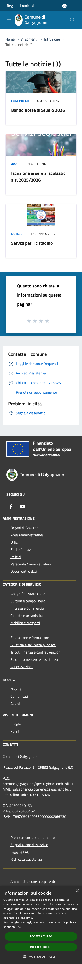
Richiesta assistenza (26, 859)
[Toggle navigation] (9, 19)
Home (10, 39)
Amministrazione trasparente (33, 881)
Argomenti (29, 39)
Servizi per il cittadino (32, 243)
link (19, 927)
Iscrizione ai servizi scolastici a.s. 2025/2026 (39, 176)
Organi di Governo (24, 527)
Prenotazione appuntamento (32, 837)
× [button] (77, 891)
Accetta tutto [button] (40, 936)
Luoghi (15, 724)
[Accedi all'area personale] (64, 5)
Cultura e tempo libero (27, 601)
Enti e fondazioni (23, 549)
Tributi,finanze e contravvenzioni (35, 652)
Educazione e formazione (29, 637)
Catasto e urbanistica (26, 615)
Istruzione (52, 39)
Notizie (16, 233)
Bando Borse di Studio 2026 (38, 110)
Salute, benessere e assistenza (34, 659)
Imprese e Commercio (27, 608)
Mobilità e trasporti (25, 623)
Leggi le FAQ (20, 852)
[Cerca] (72, 20)
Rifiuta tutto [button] (41, 947)
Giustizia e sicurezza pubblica (33, 645)
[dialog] (41, 925)
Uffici (14, 542)
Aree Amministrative (26, 535)
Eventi (15, 731)
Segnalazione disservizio (29, 844)
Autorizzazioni (21, 666)
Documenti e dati (23, 571)
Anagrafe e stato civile (27, 593)
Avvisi (15, 163)
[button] (41, 956)
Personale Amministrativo (30, 564)
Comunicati (20, 100)
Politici (15, 557)
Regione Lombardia (21, 5)
